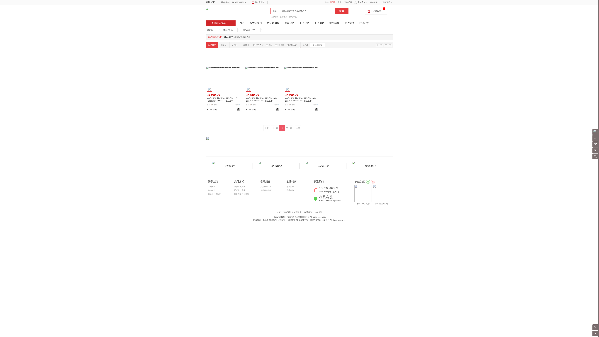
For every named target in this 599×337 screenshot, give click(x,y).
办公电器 (319, 23)
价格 (245, 45)
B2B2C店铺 (212, 109)
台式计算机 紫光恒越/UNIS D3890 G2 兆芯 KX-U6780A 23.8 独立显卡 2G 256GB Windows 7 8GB (301, 100)
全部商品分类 (219, 23)
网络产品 (293, 17)
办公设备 (304, 23)
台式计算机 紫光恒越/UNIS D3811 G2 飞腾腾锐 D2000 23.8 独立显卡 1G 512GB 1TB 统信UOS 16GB (223, 100)
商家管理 (386, 2)
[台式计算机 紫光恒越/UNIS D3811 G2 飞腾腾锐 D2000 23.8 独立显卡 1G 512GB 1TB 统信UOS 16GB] (223, 68)
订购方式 (211, 187)
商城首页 (210, 2)
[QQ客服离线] (238, 109)
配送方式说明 (239, 190)
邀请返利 (348, 2)
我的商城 (361, 2)
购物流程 (211, 190)
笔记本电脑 (273, 23)
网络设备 (290, 23)
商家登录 (287, 212)
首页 (278, 212)
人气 (234, 45)
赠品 (270, 45)
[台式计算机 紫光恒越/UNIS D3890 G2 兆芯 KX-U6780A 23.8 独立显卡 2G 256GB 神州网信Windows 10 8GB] (262, 68)
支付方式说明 (239, 187)
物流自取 (318, 212)
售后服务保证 (266, 190)
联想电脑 (274, 17)
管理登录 (297, 212)
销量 (222, 45)
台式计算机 (256, 23)
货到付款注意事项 (241, 194)
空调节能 (349, 23)
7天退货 (281, 45)
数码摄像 (334, 23)
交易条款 (290, 190)
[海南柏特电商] (207, 9)
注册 (339, 2)
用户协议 (290, 187)
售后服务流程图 (214, 194)
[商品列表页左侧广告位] (299, 146)
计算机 (210, 30)
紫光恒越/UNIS (249, 30)
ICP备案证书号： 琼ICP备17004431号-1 (312, 220)
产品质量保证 (266, 187)
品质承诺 (293, 45)
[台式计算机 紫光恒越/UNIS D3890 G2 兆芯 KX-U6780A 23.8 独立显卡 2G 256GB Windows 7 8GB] (301, 68)
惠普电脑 (283, 17)
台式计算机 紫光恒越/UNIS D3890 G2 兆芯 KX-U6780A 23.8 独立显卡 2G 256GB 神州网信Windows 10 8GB (262, 100)
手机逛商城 (259, 2)
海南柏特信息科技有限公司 (298, 217)
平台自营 (259, 45)
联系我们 (364, 23)
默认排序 (212, 45)
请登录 (333, 2)
